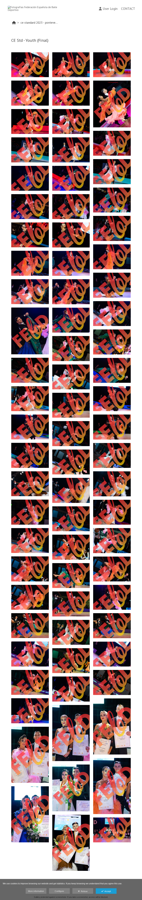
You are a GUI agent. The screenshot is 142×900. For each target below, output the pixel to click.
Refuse (84, 891)
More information (36, 891)
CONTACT (128, 9)
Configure (59, 891)
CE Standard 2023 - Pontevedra (40, 23)
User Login (110, 9)
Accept (107, 891)
